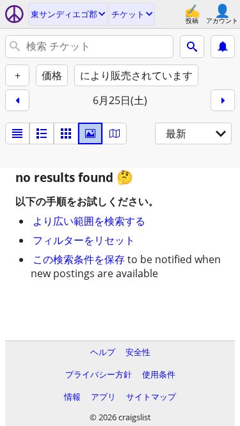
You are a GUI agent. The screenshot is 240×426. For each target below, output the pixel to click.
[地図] (114, 133)
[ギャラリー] (90, 133)
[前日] (17, 100)
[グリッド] (66, 133)
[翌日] (223, 100)
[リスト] (17, 133)
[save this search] (223, 46)
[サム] (41, 133)
